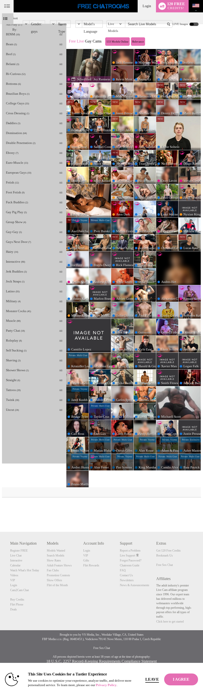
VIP (12, 580)
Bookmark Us (164, 555)
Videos (14, 575)
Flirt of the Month (57, 585)
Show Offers (54, 580)
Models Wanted (56, 550)
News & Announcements (134, 585)
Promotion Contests (58, 575)
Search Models (55, 555)
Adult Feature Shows (59, 565)
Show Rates (54, 560)
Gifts (86, 560)
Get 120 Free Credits (168, 550)
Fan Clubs (53, 570)
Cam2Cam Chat (19, 590)
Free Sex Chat (164, 565)
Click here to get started (170, 621)
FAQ (123, 570)
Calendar (15, 565)
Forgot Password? (130, 560)
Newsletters (127, 580)
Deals (13, 609)
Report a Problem (130, 550)
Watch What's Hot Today (24, 570)
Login (147, 6)
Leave (152, 679)
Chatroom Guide (129, 565)
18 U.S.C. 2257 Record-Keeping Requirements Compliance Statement (101, 661)
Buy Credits (17, 599)
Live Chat (16, 555)
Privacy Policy (106, 685)
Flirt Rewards (91, 565)
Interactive (16, 560)
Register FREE (19, 550)
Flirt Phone (16, 604)
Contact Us (126, 575)
